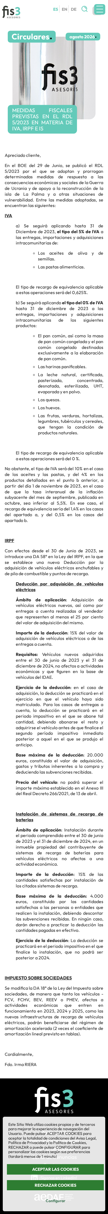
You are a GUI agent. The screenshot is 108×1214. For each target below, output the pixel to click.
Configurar (55, 1200)
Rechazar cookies (55, 1185)
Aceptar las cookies (55, 1169)
